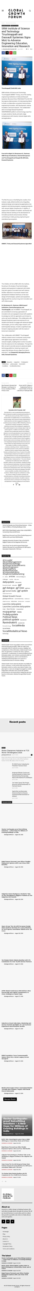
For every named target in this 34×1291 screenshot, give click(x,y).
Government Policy (19, 598)
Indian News (14, 601)
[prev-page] (3, 1182)
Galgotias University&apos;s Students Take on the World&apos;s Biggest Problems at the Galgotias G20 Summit (17, 895)
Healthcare (27, 598)
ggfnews (27, 588)
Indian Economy (6, 601)
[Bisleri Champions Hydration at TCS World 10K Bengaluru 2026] (17, 738)
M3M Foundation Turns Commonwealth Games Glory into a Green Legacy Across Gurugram (15, 1057)
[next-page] (5, 1182)
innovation (27, 601)
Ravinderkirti (23, 620)
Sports (3, 747)
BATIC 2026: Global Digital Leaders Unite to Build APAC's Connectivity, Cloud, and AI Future (17, 531)
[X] (7, 52)
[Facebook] (3, 52)
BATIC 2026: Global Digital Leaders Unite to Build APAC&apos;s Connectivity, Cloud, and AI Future (16, 1140)
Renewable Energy (7, 626)
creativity (11, 579)
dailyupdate (9, 362)
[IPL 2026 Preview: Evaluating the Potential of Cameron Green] (6, 766)
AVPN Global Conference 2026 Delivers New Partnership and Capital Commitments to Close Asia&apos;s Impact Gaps (16, 992)
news (19, 612)
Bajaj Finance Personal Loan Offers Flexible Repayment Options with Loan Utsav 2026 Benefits (17, 536)
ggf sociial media (9, 591)
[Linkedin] (20, 484)
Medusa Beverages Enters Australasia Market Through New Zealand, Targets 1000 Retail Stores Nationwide (17, 1089)
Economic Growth (7, 585)
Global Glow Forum (7, 593)
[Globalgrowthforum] (17, 10)
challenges (5, 579)
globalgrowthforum (8, 598)
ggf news (20, 588)
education (14, 585)
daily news (16, 579)
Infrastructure (21, 601)
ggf (19, 585)
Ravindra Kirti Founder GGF (10, 49)
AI (3, 576)
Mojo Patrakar (11, 609)
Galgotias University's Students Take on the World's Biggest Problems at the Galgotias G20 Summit (16, 541)
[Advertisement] (17, 180)
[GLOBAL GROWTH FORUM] (17, 1194)
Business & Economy (11, 23)
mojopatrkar (17, 362)
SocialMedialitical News (15, 366)
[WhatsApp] (14, 52)
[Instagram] (17, 484)
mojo (4, 609)
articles (12, 576)
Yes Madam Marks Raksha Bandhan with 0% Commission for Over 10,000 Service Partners (17, 960)
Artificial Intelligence (21, 576)
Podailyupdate (24, 362)
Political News (5, 364)
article (6, 576)
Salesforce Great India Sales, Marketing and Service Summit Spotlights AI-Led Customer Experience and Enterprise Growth (16, 1024)
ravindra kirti (21, 623)
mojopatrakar (19, 609)
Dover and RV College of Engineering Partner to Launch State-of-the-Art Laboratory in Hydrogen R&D (24, 388)
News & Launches (14, 25)
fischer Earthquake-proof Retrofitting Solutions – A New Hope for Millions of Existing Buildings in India (17, 526)
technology (5, 633)
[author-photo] (17, 407)
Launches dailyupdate (12, 604)
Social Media (6, 628)
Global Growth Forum (12, 596)
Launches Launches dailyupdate (16, 606)
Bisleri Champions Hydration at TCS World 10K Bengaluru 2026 (15, 752)
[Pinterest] (11, 52)
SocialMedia (5, 366)
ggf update (22, 591)
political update (13, 364)
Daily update (18, 582)
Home (3, 23)
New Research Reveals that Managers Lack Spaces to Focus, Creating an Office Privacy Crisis (9, 388)
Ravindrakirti (22, 364)
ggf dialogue (9, 588)
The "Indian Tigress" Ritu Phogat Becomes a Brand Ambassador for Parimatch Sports (21, 784)
